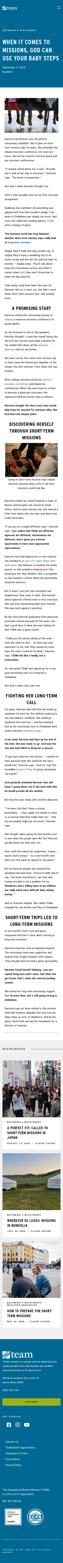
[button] (59, 7)
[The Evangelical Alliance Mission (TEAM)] (24, 8)
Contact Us (12, 1442)
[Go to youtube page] (26, 1425)
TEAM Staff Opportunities (20, 1447)
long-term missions (19, 242)
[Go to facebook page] (8, 1426)
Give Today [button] (31, 1402)
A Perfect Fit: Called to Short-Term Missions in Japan (27, 1133)
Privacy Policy (13, 1465)
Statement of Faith (17, 1453)
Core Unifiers (13, 1459)
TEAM (50, 221)
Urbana (9, 319)
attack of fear (24, 769)
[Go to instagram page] (16, 1425)
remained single (32, 731)
